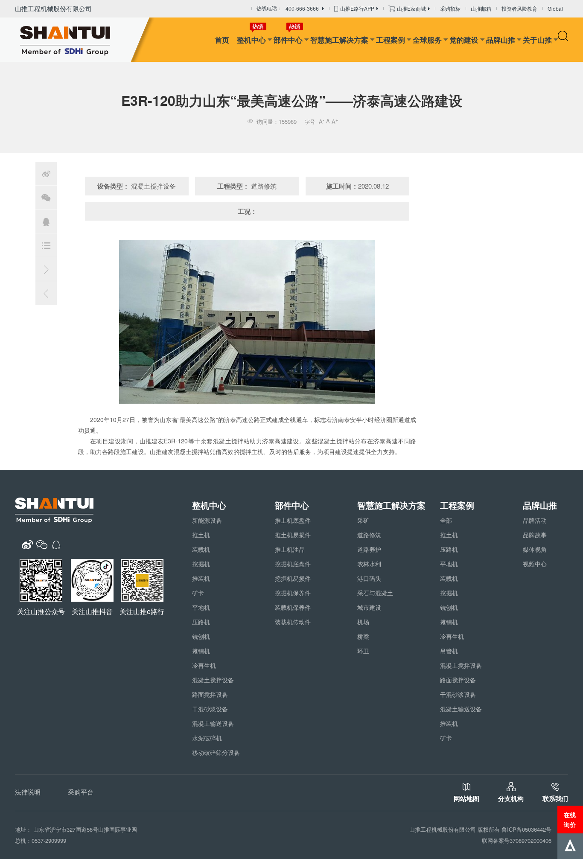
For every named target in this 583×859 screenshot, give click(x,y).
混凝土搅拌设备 (213, 680)
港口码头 (369, 578)
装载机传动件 (293, 621)
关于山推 (537, 40)
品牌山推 (500, 40)
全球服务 (427, 40)
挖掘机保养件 (293, 592)
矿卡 (198, 592)
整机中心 (251, 40)
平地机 (201, 607)
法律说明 (28, 791)
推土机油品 (290, 549)
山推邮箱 (481, 8)
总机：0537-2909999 (40, 840)
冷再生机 (204, 665)
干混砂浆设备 (210, 709)
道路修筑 (369, 534)
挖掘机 (201, 563)
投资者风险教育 (519, 8)
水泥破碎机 (207, 738)
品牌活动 (535, 520)
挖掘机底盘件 (293, 563)
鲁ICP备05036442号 (526, 829)
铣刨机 (201, 636)
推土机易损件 (293, 534)
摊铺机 (201, 650)
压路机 (201, 621)
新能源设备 (207, 520)
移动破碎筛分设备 (216, 752)
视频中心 (535, 563)
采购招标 (450, 8)
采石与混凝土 (375, 592)
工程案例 (390, 40)
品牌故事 (535, 534)
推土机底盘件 (293, 520)
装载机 (201, 549)
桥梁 (363, 636)
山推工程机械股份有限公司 (53, 8)
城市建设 (369, 607)
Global (555, 8)
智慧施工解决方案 (339, 40)
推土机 (201, 534)
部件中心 (288, 40)
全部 (446, 520)
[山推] (78, 39)
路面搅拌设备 (210, 694)
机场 (363, 621)
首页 (222, 40)
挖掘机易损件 (293, 578)
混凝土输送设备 (213, 723)
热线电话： (288, 9)
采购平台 (80, 791)
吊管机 (449, 650)
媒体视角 (535, 549)
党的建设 (463, 40)
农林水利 (369, 563)
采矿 (363, 520)
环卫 (363, 650)
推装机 (201, 578)
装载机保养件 (293, 607)
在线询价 (570, 819)
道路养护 (369, 549)
